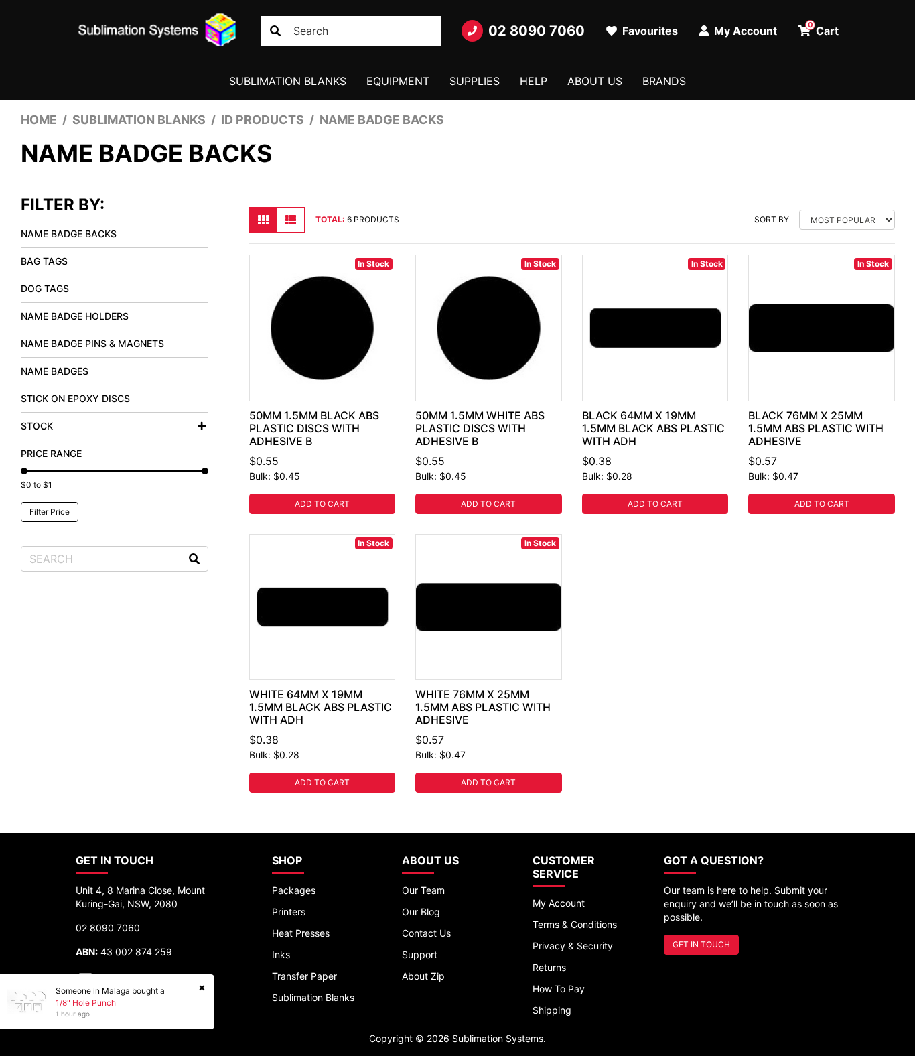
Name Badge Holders (75, 316)
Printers (288, 911)
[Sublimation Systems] (158, 31)
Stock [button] (37, 426)
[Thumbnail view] (263, 220)
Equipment (397, 81)
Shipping (552, 1010)
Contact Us (426, 933)
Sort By (771, 219)
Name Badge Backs (69, 233)
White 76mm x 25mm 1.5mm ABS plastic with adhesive (483, 706)
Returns (549, 967)
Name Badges (54, 371)
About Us (594, 81)
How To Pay (559, 988)
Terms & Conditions (575, 924)
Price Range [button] (51, 453)
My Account (559, 903)
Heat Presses (301, 933)
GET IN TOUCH (701, 944)
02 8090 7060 (536, 31)
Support (419, 954)
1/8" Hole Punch (86, 1003)
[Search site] (275, 31)
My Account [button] (744, 31)
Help (533, 81)
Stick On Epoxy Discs (75, 398)
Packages (293, 890)
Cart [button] (823, 29)
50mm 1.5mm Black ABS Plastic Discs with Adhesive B (314, 428)
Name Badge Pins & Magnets (92, 343)
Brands (664, 81)
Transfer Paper (304, 976)
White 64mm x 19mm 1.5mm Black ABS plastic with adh (320, 706)
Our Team (423, 890)
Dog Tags (45, 288)
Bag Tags (44, 261)
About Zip (423, 976)
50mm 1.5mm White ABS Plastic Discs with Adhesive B (480, 428)
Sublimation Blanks (287, 81)
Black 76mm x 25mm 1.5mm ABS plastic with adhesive (816, 428)
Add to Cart (322, 504)
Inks (281, 954)
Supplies (474, 81)
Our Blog (421, 911)
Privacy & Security (573, 945)
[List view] (291, 220)
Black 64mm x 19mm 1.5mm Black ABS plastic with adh (653, 428)
